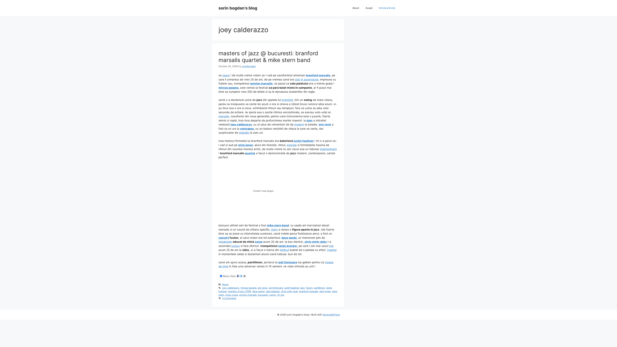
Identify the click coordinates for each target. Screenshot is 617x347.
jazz (302, 287)
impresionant (328, 149)
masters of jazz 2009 (239, 291)
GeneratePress (331, 314)
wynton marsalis (248, 295)
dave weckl (258, 291)
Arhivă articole (387, 7)
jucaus (235, 246)
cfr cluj (280, 295)
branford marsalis (308, 291)
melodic (244, 132)
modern (299, 124)
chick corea (231, 295)
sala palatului (273, 291)
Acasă (369, 7)
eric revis (262, 287)
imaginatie (225, 241)
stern (274, 229)
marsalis (224, 116)
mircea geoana (248, 287)
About (355, 7)
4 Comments (229, 298)
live (331, 246)
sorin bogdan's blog (238, 8)
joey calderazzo (230, 287)
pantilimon (319, 287)
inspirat (332, 250)
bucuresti (263, 295)
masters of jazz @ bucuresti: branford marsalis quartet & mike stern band (268, 56)
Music (225, 284)
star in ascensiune (306, 79)
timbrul (284, 250)
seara (226, 75)
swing (272, 295)
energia (292, 145)
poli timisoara (276, 287)
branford (287, 100)
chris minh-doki (289, 291)
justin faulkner (291, 287)
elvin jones (325, 291)
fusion (309, 287)
